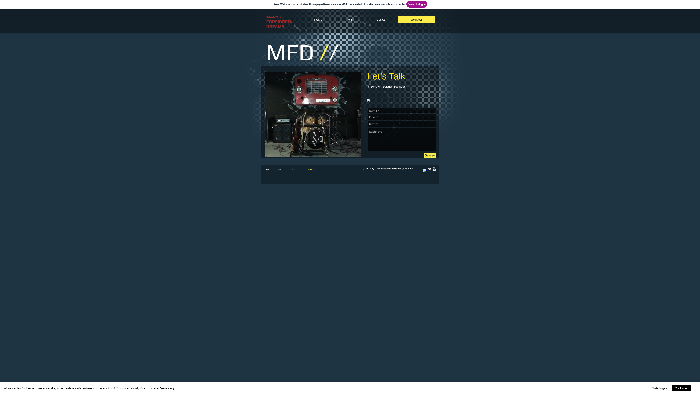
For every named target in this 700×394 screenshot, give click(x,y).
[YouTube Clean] (434, 169)
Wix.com (410, 168)
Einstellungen (659, 388)
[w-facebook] (369, 100)
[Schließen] (695, 388)
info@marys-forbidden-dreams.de (386, 86)
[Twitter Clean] (429, 169)
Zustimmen (681, 388)
